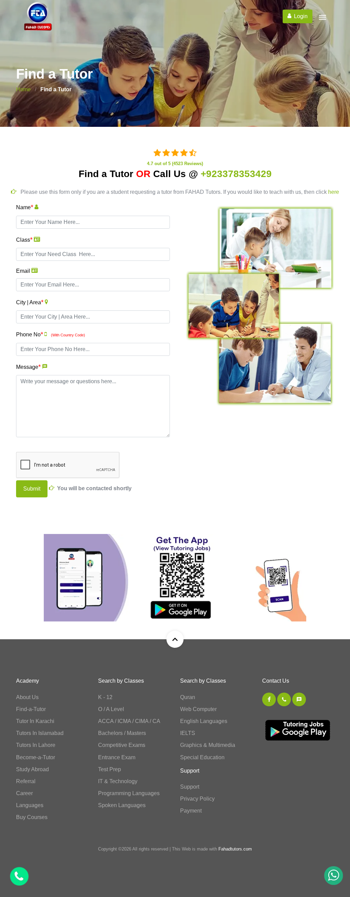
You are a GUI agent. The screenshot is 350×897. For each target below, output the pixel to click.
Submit (31, 489)
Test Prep (109, 769)
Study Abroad (32, 769)
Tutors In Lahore (35, 745)
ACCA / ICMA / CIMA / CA (129, 721)
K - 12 (105, 697)
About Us (27, 697)
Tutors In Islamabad (40, 733)
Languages (29, 805)
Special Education (202, 757)
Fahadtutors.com (235, 849)
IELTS (187, 733)
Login (301, 16)
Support (189, 787)
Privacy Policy (197, 799)
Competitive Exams (121, 745)
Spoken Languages (122, 805)
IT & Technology (117, 781)
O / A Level (111, 709)
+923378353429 (236, 174)
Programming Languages (129, 793)
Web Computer (198, 709)
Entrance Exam (116, 757)
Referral (26, 781)
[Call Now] (326, 876)
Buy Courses (32, 817)
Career (24, 793)
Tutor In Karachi (35, 721)
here (333, 192)
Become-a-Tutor (35, 757)
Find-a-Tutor (31, 709)
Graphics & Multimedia (207, 745)
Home (23, 89)
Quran (187, 697)
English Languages (203, 721)
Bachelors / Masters (122, 733)
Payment (191, 811)
